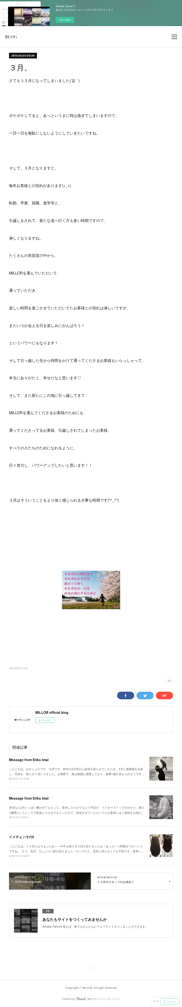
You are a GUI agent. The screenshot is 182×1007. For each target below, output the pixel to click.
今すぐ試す (65, 19)
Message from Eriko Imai (29, 759)
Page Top (91, 968)
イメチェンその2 (21, 836)
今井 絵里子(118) (18, 668)
